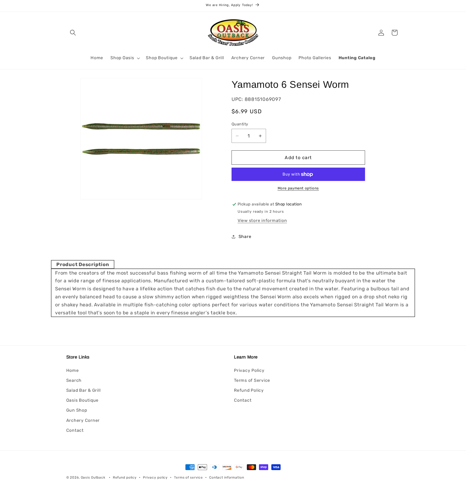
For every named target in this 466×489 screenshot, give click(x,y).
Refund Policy (249, 390)
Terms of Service (252, 380)
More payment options (298, 188)
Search (74, 380)
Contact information (226, 477)
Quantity (240, 124)
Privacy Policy (249, 370)
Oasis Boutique (82, 400)
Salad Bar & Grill (83, 390)
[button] (73, 32)
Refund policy (125, 477)
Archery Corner (83, 420)
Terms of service (188, 477)
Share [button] (245, 236)
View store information (262, 220)
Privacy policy (155, 477)
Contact (75, 430)
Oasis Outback (93, 477)
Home (72, 370)
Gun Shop (76, 410)
